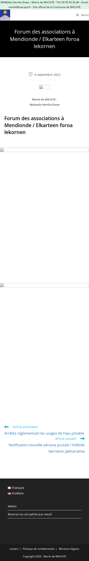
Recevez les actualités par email (30, 514)
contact (14, 549)
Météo (12, 506)
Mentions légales (69, 549)
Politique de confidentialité (38, 549)
